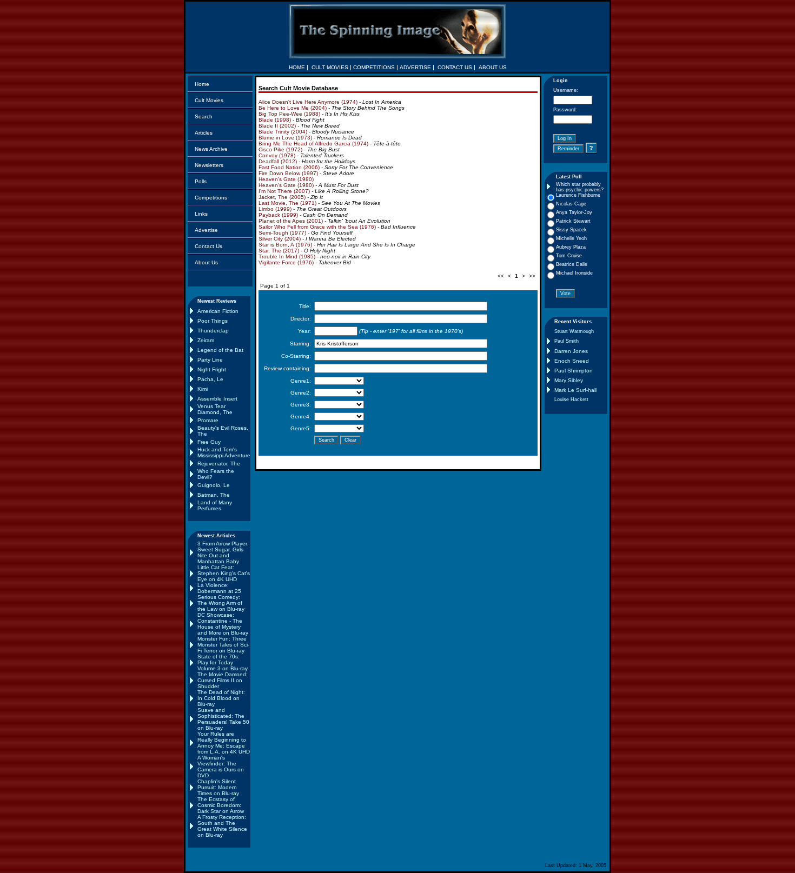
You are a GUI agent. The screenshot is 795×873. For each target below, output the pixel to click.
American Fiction (218, 311)
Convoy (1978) (277, 155)
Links (201, 214)
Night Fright (211, 369)
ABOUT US (493, 67)
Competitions (211, 198)
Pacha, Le (210, 379)
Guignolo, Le (213, 485)
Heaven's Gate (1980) (286, 179)
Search (204, 116)
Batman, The (213, 495)
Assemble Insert (217, 399)
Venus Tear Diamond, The (215, 409)
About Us (206, 262)
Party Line (210, 360)
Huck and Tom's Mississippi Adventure (223, 452)
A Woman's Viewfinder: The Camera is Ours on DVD (220, 766)
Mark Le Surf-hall (575, 390)
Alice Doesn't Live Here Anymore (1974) (308, 102)
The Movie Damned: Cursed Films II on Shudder (222, 680)
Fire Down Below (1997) (288, 173)
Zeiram (205, 340)
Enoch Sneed (571, 361)
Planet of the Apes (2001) (291, 221)
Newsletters (209, 165)
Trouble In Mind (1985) (287, 256)
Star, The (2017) (279, 251)
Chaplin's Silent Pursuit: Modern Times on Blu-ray (218, 787)
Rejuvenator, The (218, 464)
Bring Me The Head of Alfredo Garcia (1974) (313, 143)
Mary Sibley (568, 380)
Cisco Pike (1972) (280, 149)
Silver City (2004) (280, 239)
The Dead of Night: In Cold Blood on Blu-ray (221, 698)
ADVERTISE (415, 67)
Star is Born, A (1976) (285, 245)
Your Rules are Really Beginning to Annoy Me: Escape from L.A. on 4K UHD (223, 743)
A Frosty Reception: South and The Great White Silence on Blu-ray (222, 826)
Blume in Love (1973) (285, 138)
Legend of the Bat (220, 350)
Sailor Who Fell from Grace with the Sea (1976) (317, 227)
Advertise (206, 230)
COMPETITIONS (374, 67)
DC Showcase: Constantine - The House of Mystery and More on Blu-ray (222, 624)
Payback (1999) (278, 215)
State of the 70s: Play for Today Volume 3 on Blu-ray (222, 662)
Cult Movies (209, 100)
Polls (201, 181)
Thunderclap (213, 331)
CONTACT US (455, 67)
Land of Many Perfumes (214, 505)
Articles (204, 133)
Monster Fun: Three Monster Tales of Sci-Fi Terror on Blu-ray (223, 645)
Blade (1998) (275, 120)
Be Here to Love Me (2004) (293, 108)
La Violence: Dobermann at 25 (219, 588)
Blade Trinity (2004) (283, 132)
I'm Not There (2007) (284, 191)
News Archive (211, 149)
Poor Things (212, 321)
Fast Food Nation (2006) (289, 167)
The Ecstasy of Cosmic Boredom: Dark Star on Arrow (220, 805)
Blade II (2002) (277, 126)
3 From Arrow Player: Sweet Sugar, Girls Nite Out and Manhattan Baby (223, 552)
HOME (297, 67)
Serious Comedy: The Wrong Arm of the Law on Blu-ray (220, 603)
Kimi (202, 389)
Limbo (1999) (275, 209)
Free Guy (209, 442)
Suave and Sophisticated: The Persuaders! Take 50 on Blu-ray (223, 719)
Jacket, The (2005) (282, 197)
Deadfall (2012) (278, 161)
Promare (207, 420)
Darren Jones (571, 351)
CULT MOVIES (330, 67)
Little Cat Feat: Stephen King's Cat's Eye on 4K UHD (223, 573)
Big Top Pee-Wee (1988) (289, 114)
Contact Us (208, 246)
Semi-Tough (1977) (282, 233)
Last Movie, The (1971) (287, 203)
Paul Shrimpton (573, 371)
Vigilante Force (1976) (286, 262)
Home (202, 84)
